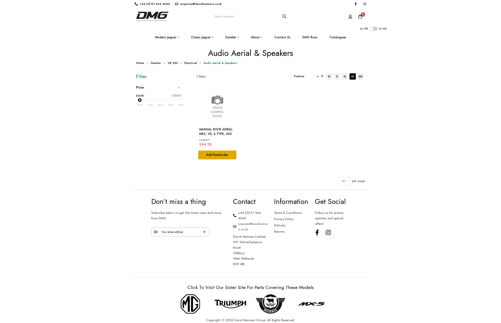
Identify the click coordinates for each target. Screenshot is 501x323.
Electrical (190, 63)
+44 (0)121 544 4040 (155, 4)
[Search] (284, 16)
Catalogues (338, 37)
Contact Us (282, 37)
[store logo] (152, 16)
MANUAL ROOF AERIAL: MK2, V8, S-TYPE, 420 (216, 131)
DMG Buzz (309, 37)
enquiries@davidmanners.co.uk (201, 4)
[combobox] (250, 16)
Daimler (156, 63)
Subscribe (204, 232)
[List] (329, 76)
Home (140, 63)
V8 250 (173, 63)
